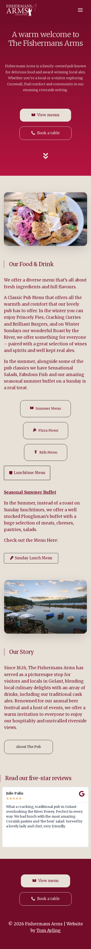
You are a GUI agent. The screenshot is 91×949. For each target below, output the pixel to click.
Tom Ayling (48, 930)
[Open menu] (80, 10)
